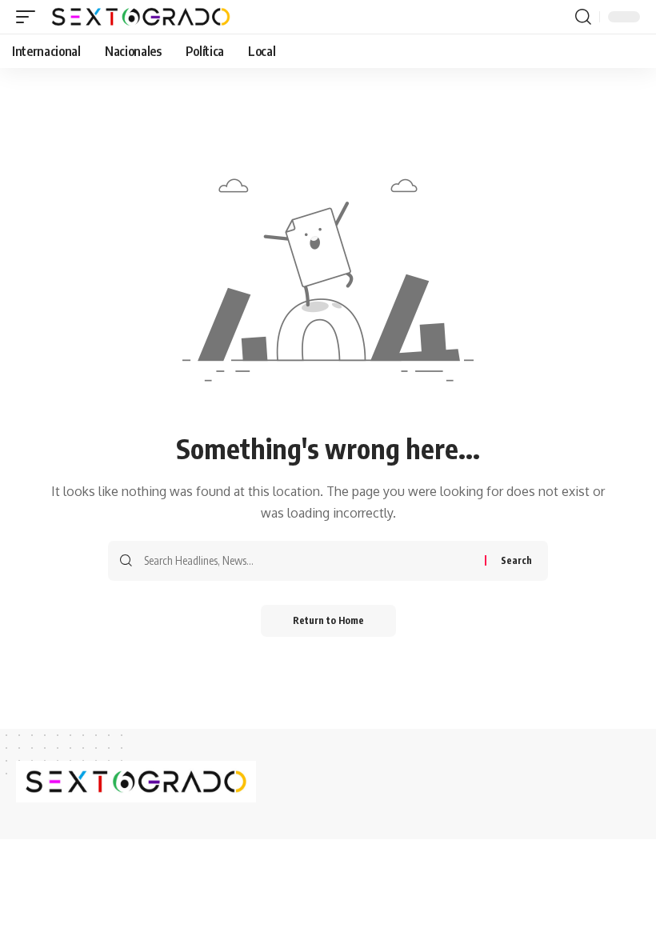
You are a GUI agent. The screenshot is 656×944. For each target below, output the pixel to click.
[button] (29, 17)
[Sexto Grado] (140, 17)
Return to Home (328, 620)
